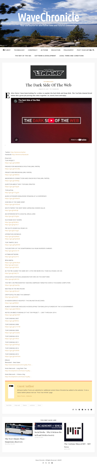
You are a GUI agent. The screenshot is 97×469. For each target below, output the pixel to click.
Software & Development (45, 56)
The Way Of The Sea (23, 56)
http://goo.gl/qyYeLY (12, 224)
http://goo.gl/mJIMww (12, 236)
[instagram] (49, 463)
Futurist (7, 50)
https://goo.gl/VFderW (12, 198)
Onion (39, 405)
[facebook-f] (43, 463)
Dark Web (9, 405)
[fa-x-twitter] (46, 463)
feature (25, 405)
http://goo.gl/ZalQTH (12, 273)
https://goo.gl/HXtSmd (12, 204)
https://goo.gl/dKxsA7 (12, 291)
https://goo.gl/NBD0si (12, 175)
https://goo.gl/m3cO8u (12, 169)
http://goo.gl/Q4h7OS (12, 279)
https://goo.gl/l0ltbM (12, 303)
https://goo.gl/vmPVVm (12, 356)
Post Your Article (84, 50)
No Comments (54, 89)
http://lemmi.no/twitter (18, 152)
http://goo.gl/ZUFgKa (12, 216)
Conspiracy (32, 50)
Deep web (17, 405)
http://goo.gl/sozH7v (12, 257)
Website (29, 396)
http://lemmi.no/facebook (20, 154)
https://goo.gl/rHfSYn (12, 339)
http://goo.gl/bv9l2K (11, 297)
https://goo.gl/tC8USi (12, 267)
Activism (44, 50)
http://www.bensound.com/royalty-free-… (18, 365)
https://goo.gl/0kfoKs (12, 321)
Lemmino (32, 405)
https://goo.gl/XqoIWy (12, 285)
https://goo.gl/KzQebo (12, 333)
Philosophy (69, 50)
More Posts (21, 396)
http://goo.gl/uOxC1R (12, 251)
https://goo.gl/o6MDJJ (12, 181)
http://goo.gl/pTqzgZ (12, 230)
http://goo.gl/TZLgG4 (12, 192)
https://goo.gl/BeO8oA (12, 263)
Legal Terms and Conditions (71, 56)
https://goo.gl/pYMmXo (12, 309)
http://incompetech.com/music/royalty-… (18, 371)
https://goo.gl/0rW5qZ (12, 344)
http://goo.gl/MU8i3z (12, 222)
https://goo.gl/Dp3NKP (12, 315)
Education (55, 50)
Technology (19, 50)
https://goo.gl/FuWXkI (12, 350)
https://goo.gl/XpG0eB (12, 239)
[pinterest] (52, 463)
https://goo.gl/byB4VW (12, 245)
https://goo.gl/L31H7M (12, 327)
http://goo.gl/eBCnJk (11, 210)
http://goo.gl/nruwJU (11, 265)
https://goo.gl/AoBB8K (12, 163)
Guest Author (25, 386)
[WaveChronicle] (48, 23)
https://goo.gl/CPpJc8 (12, 186)
